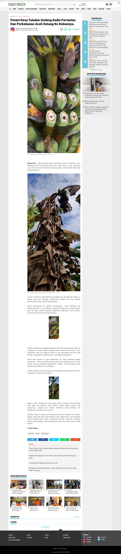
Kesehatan (42, 9)
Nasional (101, 9)
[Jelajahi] (119, 2)
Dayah (89, 9)
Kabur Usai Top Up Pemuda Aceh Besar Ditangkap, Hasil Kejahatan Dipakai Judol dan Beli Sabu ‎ (98, 63)
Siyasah (71, 9)
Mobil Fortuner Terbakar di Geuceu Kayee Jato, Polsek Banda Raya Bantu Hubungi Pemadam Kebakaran (96, 110)
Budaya (11, 535)
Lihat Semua (45, 527)
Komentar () (76, 29)
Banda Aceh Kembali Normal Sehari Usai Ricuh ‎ (94, 102)
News (14, 9)
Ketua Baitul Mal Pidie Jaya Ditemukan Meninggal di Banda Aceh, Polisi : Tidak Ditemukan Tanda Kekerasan (98, 44)
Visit (77, 9)
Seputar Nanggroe (31, 9)
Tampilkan (76, 516)
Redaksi (55, 548)
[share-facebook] (61, 29)
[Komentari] (75, 439)
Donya (83, 9)
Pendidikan (51, 9)
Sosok (108, 9)
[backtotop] (60, 531)
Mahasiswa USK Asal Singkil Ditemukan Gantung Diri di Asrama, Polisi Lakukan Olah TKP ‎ (98, 25)
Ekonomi (20, 9)
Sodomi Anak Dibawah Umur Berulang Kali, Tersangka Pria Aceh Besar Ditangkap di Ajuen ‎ (98, 35)
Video (94, 9)
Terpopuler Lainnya (96, 70)
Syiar (65, 9)
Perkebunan (26, 16)
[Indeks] (107, 4)
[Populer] (110, 4)
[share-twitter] (65, 29)
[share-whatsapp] (69, 29)
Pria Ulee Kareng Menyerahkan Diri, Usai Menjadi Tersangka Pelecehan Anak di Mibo (99, 54)
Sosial (59, 9)
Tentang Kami (63, 548)
